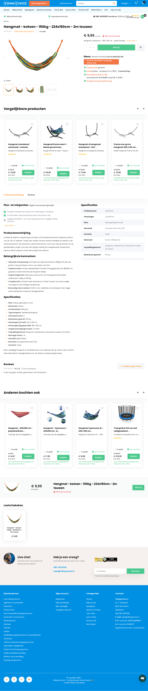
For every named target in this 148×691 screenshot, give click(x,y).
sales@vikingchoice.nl (63, 571)
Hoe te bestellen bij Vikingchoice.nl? (18, 613)
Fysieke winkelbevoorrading (15, 653)
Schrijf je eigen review (132, 366)
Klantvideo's (96, 10)
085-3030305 (59, 567)
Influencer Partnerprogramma (16, 649)
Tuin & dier (58, 10)
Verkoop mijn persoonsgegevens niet (19, 642)
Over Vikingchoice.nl (12, 599)
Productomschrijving (14, 195)
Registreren (60, 599)
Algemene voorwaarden (13, 602)
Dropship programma (12, 660)
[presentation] (4, 58)
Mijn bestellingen (62, 602)
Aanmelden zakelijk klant (13, 646)
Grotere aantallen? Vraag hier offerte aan (99, 61)
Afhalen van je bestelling (13, 656)
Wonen (7, 10)
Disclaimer (8, 606)
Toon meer (131, 41)
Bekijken (28, 172)
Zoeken (7, 631)
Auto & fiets (71, 10)
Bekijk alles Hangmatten (24, 31)
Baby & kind (17, 10)
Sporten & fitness (44, 10)
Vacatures (8, 638)
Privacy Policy (9, 610)
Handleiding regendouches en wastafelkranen (22, 635)
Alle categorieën (38, 3)
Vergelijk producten (63, 610)
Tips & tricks (116, 10)
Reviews (31, 195)
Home (6, 21)
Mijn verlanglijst (62, 606)
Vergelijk (42, 31)
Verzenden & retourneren (14, 617)
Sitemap (7, 624)
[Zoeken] (114, 3)
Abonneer (135, 571)
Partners (7, 628)
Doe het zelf (83, 10)
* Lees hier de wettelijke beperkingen (106, 576)
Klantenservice (66, 3)
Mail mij (116, 47)
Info (106, 10)
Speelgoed (29, 10)
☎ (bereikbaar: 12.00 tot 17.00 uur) (113, 16)
